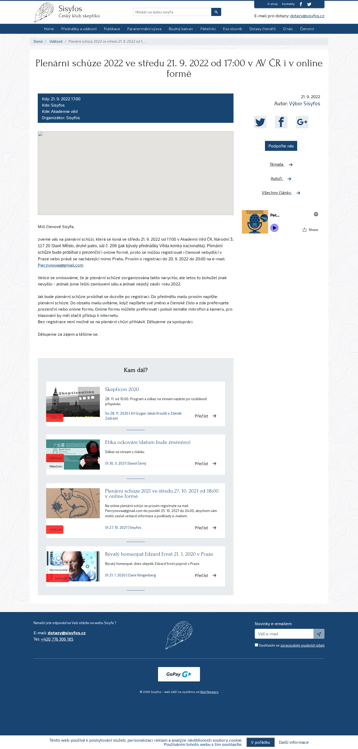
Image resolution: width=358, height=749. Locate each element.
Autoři (277, 178)
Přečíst (201, 415)
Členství (307, 28)
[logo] (46, 12)
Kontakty (288, 3)
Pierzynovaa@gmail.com (60, 264)
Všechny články (277, 192)
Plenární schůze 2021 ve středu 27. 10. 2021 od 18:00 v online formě (162, 493)
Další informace (294, 742)
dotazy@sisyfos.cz (307, 15)
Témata (277, 164)
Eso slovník (232, 28)
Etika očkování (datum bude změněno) (148, 442)
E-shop (273, 3)
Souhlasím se (291, 645)
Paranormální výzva (144, 28)
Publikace (112, 28)
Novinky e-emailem (273, 623)
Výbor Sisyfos (304, 103)
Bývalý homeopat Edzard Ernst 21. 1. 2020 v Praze (159, 554)
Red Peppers (209, 691)
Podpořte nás (281, 145)
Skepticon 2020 (122, 389)
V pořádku (260, 742)
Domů (38, 41)
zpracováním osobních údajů (302, 645)
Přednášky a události (79, 28)
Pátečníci (208, 28)
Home (49, 28)
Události (56, 41)
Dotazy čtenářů (262, 28)
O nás (288, 28)
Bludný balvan (181, 28)
